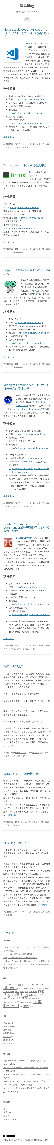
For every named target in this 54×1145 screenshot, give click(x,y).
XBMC (17, 992)
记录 (13, 147)
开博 (41, 995)
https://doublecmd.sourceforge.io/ (31, 587)
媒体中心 (36, 995)
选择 (21, 1006)
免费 (26, 992)
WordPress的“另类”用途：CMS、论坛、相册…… (23, 1074)
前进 (8, 756)
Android (6, 985)
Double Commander (31, 409)
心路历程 (35, 752)
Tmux (31, 172)
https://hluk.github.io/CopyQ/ (29, 322)
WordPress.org (9, 1119)
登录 (5, 1108)
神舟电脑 (6, 1002)
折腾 (18, 998)
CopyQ (34, 290)
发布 (13, 994)
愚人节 (13, 998)
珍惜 (39, 998)
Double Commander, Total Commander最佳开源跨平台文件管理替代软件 (26, 527)
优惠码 (22, 992)
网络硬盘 (29, 1002)
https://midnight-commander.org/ (31, 434)
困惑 (25, 994)
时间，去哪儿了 (13, 667)
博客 (8, 915)
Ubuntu (10, 987)
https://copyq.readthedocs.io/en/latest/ (27, 343)
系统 (16, 1002)
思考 (8, 506)
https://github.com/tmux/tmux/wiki (20, 228)
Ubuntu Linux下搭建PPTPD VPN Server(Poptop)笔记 (25, 1067)
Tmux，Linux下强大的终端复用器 (25, 165)
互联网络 (7, 1029)
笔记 (12, 1002)
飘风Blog (27, 5)
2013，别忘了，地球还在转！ (22, 774)
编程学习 (23, 1002)
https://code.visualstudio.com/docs (25, 123)
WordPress (8, 991)
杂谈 (30, 998)
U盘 (37, 989)
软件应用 (36, 144)
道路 (19, 756)
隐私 (31, 1006)
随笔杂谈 (36, 911)
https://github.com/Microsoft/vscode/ (26, 113)
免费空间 (33, 991)
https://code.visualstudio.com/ (29, 99)
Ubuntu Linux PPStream (26, 989)
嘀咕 (19, 994)
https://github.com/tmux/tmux (24, 207)
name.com (27, 985)
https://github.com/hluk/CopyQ (34, 332)
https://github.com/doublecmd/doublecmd (29, 604)
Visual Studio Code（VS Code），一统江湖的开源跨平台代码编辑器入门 (26, 33)
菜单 (27, 19)
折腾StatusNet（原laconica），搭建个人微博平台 (24, 1060)
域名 (31, 994)
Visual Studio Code (33, 43)
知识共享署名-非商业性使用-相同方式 (26, 1140)
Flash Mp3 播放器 (16, 985)
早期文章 (8, 933)
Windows (46, 989)
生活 (13, 756)
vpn (40, 989)
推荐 (8, 147)
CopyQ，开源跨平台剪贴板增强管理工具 (26, 271)
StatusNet (37, 984)
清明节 (34, 998)
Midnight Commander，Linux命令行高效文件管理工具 (26, 386)
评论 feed (7, 1115)
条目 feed (7, 1112)
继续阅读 (8, 137)
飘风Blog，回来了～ (16, 843)
